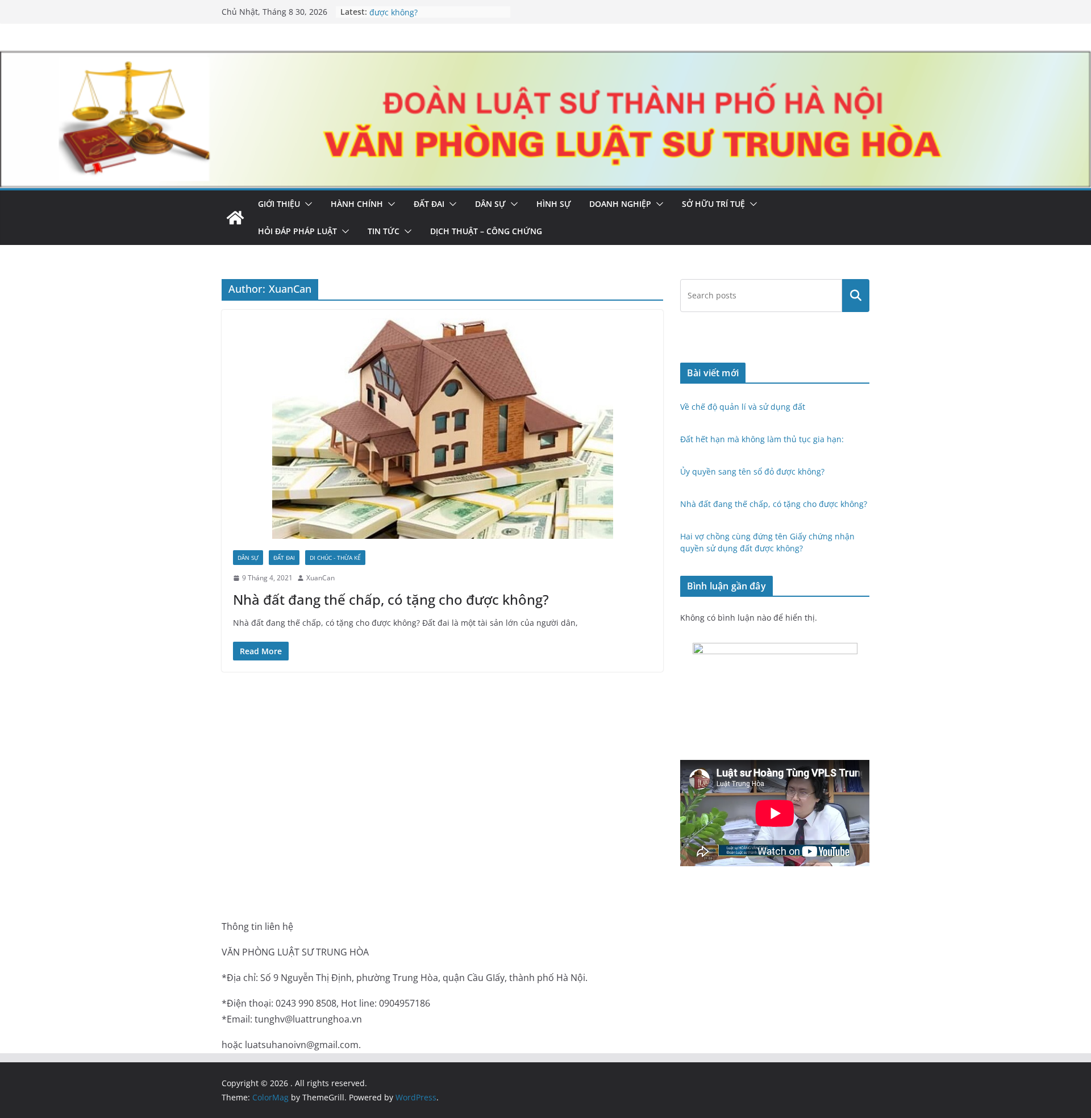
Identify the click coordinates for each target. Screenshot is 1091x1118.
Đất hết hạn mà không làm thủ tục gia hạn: (763, 439)
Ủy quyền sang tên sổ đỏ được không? (752, 471)
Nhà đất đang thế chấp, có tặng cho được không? (391, 599)
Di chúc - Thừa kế (335, 558)
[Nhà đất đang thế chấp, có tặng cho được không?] (442, 424)
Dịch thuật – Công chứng (486, 231)
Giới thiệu (279, 203)
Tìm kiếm (856, 295)
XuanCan (320, 578)
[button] (306, 204)
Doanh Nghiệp (620, 203)
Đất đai (429, 203)
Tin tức (383, 231)
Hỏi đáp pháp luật (297, 231)
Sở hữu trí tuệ (713, 203)
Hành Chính (357, 203)
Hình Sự (553, 203)
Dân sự (490, 203)
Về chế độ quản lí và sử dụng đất (742, 406)
